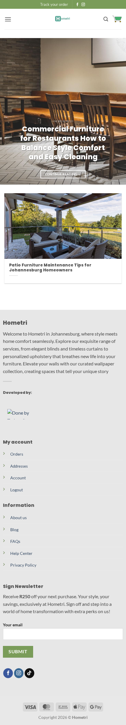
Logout (16, 489)
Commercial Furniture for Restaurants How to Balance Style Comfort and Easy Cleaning (63, 143)
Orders (16, 454)
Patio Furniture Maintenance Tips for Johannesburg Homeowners (50, 268)
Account (18, 477)
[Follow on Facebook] (77, 5)
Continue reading (63, 174)
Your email (13, 624)
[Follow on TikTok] (29, 673)
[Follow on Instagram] (83, 5)
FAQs (15, 541)
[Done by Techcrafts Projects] (25, 414)
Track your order (54, 4)
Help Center (21, 553)
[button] (7, 19)
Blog (14, 529)
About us (18, 517)
